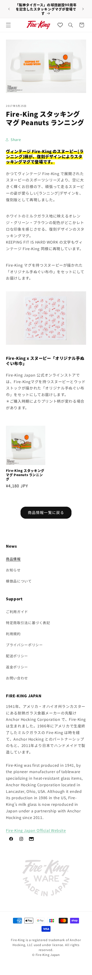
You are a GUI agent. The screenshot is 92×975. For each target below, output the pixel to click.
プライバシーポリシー (24, 644)
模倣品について (19, 580)
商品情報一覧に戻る (46, 512)
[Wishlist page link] (60, 25)
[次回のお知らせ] (83, 9)
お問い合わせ (17, 677)
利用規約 (13, 633)
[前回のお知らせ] (9, 9)
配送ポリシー (17, 655)
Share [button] (16, 139)
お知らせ (13, 569)
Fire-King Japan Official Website (36, 830)
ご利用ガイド (17, 611)
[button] (8, 25)
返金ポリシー (17, 666)
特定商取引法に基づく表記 (28, 622)
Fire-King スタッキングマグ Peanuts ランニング (25, 474)
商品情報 (13, 558)
